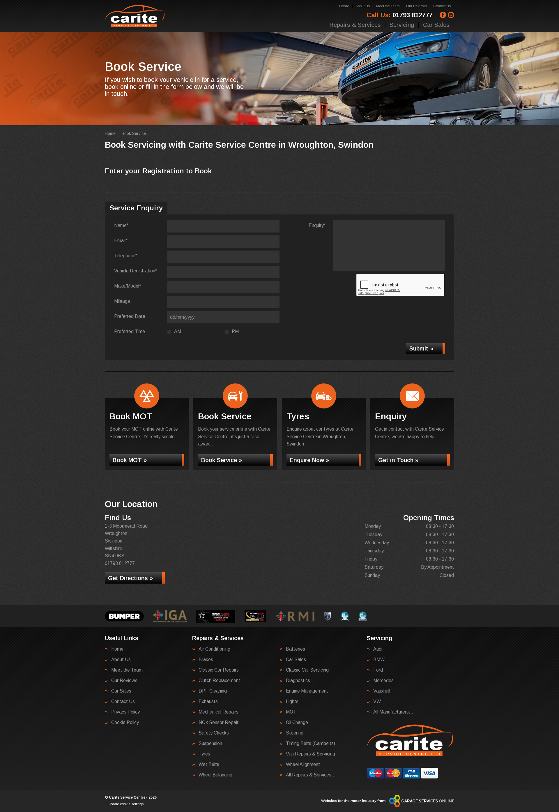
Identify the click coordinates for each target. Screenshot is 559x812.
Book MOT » (130, 460)
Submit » (421, 348)
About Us (362, 6)
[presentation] (400, 285)
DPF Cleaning (213, 691)
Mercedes (383, 680)
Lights (292, 701)
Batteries (295, 649)
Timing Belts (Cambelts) (310, 743)
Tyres (204, 754)
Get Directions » (130, 578)
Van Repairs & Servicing (310, 754)
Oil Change (297, 722)
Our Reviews (416, 6)
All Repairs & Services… (311, 775)
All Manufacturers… (393, 712)
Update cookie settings (126, 804)
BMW (379, 659)
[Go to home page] (135, 16)
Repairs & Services (355, 25)
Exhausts (208, 701)
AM (177, 331)
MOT (291, 712)
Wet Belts (209, 764)
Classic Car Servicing (307, 670)
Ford (378, 670)
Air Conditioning (214, 649)
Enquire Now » (309, 460)
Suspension (210, 743)
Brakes (206, 659)
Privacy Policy (125, 712)
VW (377, 701)
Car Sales (436, 25)
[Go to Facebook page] (443, 15)
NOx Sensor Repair (218, 722)
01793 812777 (400, 15)
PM (235, 331)
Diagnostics (298, 680)
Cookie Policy (125, 722)
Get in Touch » (398, 460)
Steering (294, 733)
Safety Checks (214, 733)
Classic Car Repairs (219, 670)
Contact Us (442, 6)
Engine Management (307, 691)
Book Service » (221, 460)
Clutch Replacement (219, 680)
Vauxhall (381, 691)
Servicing (402, 25)
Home (344, 6)
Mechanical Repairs (218, 712)
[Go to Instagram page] (451, 15)
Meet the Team (388, 6)
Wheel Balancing (215, 775)
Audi (377, 649)
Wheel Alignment (303, 764)
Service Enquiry (136, 208)
